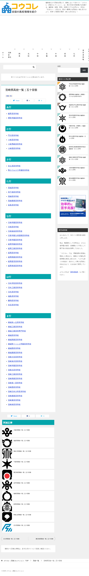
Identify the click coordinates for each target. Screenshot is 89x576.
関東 (19, 55)
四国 (65, 55)
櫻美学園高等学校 (15, 118)
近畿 (47, 55)
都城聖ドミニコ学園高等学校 (19, 344)
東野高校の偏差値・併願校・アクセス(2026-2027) (77, 95)
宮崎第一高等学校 (15, 383)
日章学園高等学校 (15, 240)
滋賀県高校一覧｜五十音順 (22, 440)
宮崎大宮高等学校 (15, 357)
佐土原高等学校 (14, 166)
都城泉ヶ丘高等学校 (16, 322)
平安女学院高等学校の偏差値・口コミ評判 (77, 85)
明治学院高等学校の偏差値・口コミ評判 (77, 116)
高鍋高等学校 (13, 196)
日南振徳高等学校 (15, 231)
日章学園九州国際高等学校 (18, 235)
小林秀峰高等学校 (15, 144)
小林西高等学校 (14, 148)
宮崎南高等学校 (14, 404)
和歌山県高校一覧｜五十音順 (22, 514)
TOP (16, 561)
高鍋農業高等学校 (15, 201)
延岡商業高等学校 (15, 257)
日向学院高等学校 (15, 283)
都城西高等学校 (14, 348)
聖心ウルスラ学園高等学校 (18, 170)
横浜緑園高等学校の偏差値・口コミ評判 (77, 179)
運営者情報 (83, 54)
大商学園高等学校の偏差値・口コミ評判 (77, 168)
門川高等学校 (13, 135)
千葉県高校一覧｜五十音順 (22, 462)
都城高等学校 (13, 335)
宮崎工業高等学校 (15, 374)
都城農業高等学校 (15, 353)
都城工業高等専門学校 (17, 331)
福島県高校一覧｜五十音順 (22, 493)
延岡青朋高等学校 (15, 266)
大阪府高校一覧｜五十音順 (22, 430)
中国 (56, 55)
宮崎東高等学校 (14, 400)
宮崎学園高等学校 (15, 365)
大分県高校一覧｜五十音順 (11, 539)
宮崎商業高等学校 (15, 378)
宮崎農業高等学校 (15, 396)
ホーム (3, 55)
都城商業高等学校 (15, 340)
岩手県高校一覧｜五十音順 (22, 483)
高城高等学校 (13, 188)
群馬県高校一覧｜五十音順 (22, 504)
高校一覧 (9, 96)
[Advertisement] (44, 31)
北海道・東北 (9, 55)
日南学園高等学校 (15, 222)
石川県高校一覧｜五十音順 (22, 525)
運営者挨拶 (74, 272)
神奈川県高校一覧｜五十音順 (22, 451)
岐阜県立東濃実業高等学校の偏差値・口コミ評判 (77, 148)
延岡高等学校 (13, 253)
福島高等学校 (13, 296)
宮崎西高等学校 (14, 387)
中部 (37, 55)
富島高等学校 (13, 205)
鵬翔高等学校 (13, 300)
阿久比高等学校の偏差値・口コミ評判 (77, 137)
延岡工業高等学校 (15, 248)
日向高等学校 (13, 292)
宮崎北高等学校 (14, 370)
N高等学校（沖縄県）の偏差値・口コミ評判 (77, 127)
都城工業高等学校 (15, 327)
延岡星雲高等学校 (15, 261)
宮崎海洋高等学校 (15, 361)
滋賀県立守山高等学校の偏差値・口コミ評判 (77, 106)
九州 (74, 55)
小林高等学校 (13, 140)
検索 (59, 66)
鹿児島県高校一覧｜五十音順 (22, 472)
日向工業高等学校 (15, 287)
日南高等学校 (13, 227)
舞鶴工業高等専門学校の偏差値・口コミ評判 (77, 158)
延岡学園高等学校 (15, 244)
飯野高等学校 (13, 114)
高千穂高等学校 (14, 192)
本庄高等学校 (13, 305)
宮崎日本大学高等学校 (17, 391)
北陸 (28, 55)
